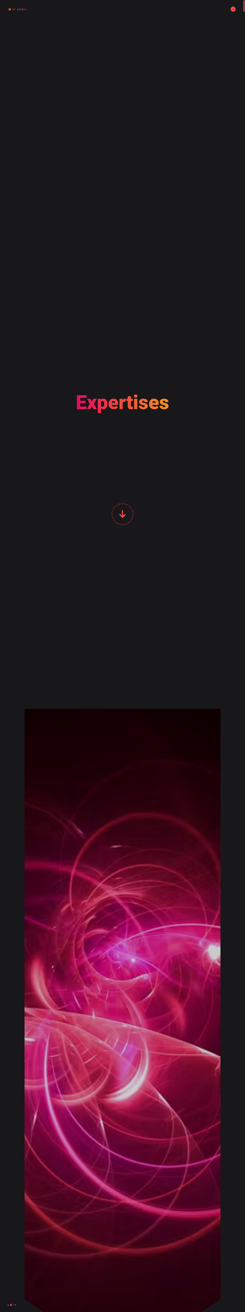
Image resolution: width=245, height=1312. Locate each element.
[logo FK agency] (17, 10)
